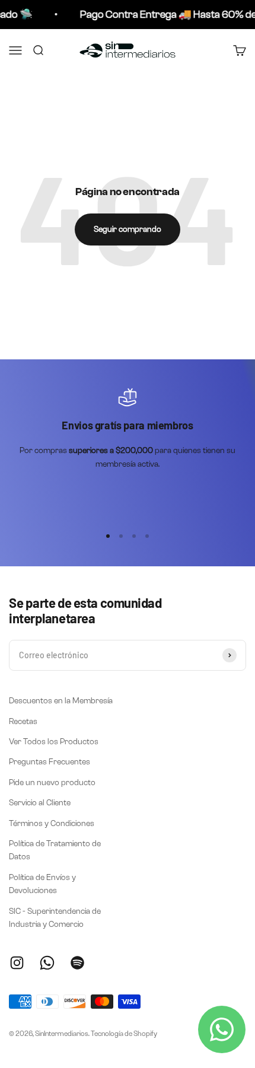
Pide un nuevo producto (52, 782)
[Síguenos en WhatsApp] (47, 963)
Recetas (23, 721)
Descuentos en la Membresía (61, 700)
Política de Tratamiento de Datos (55, 850)
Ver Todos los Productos (53, 741)
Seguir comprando (127, 229)
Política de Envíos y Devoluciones (42, 884)
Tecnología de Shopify (124, 1033)
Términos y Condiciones (51, 823)
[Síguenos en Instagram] (17, 963)
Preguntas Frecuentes (49, 761)
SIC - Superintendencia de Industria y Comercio (55, 918)
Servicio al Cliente (40, 802)
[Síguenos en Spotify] (77, 963)
